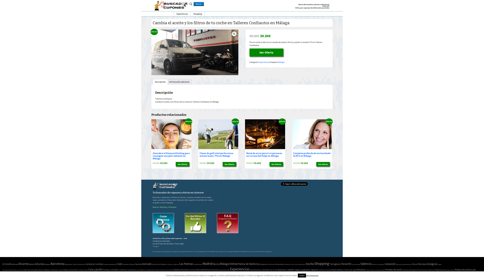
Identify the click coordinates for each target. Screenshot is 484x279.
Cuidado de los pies (165, 270)
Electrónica (215, 270)
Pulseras (438, 270)
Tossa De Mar (356, 264)
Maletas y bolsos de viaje (346, 270)
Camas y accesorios (70, 270)
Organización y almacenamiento (375, 270)
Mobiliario (361, 269)
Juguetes (314, 269)
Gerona (138, 264)
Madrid (207, 263)
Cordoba (99, 264)
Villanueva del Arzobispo (404, 264)
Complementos (132, 270)
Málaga (281, 62)
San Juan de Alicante (298, 264)
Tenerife (346, 264)
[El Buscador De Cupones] (171, 5)
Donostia (126, 264)
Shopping (197, 13)
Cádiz (119, 264)
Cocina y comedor (111, 269)
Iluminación (282, 270)
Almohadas (27, 270)
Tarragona (335, 263)
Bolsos (36, 270)
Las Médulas (175, 264)
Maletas (334, 270)
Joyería (290, 269)
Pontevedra (279, 264)
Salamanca (287, 264)
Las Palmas (186, 264)
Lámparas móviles (325, 270)
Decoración (192, 270)
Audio (32, 270)
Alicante (23, 264)
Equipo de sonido (225, 270)
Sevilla (310, 264)
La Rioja (169, 264)
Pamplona (263, 264)
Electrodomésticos (203, 270)
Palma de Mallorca (248, 264)
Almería (32, 264)
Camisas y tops (83, 270)
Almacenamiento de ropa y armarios (13, 270)
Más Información (312, 275)
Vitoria (415, 264)
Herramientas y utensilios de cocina (263, 270)
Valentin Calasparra (378, 264)
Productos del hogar (409, 270)
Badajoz (47, 264)
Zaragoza (432, 264)
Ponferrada (271, 264)
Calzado (60, 270)
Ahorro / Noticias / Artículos (164, 207)
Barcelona (57, 264)
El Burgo (132, 264)
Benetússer (68, 264)
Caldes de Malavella (78, 264)
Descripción (160, 82)
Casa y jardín (95, 269)
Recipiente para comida (447, 270)
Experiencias (182, 13)
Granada (147, 264)
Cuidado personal (179, 269)
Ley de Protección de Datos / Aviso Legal (168, 244)
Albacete (15, 264)
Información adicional (179, 82)
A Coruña (7, 263)
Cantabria (89, 264)
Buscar (199, 4)
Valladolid (390, 263)
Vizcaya (422, 264)
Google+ (156, 246)
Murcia (216, 263)
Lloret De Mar (197, 264)
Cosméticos (142, 270)
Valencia (366, 264)
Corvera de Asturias (110, 264)
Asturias (39, 264)
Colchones (123, 270)
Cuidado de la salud (152, 270)
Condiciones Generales (161, 241)
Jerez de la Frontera (159, 264)
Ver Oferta (266, 52)
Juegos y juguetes (302, 269)
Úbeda (439, 264)
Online (233, 264)
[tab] (160, 81)
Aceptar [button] (302, 275)
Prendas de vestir (393, 269)
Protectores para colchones (425, 270)
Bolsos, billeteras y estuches (48, 270)
